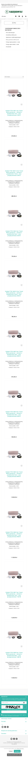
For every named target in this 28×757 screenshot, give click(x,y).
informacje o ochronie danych (13, 715)
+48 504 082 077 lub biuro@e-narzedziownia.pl (11, 5)
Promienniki (8, 46)
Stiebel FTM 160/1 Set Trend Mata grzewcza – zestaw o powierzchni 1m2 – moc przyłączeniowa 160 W (14, 113)
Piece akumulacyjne (10, 32)
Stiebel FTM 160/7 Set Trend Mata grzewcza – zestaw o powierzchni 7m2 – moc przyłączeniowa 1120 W (14, 595)
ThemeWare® (14, 743)
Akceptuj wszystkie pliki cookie (14, 754)
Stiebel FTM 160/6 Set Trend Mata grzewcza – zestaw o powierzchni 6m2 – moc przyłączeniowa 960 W (14, 534)
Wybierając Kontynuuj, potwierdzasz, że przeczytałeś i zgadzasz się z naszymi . (14, 715)
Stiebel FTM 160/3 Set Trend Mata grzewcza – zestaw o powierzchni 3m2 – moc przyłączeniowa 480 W (14, 354)
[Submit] (24, 702)
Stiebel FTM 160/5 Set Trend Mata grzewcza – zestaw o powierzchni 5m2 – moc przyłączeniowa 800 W (14, 474)
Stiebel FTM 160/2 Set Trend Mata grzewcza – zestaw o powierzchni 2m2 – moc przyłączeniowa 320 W (14, 233)
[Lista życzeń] (19, 16)
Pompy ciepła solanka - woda (12, 44)
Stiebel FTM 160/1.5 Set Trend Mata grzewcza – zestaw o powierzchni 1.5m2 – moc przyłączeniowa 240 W (14, 173)
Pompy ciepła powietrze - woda (13, 42)
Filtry (15, 22)
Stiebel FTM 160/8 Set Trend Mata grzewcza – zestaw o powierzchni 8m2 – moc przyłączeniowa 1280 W (14, 655)
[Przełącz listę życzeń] (21, 104)
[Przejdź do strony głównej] (14, 11)
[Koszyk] (25, 16)
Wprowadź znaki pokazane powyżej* (14, 709)
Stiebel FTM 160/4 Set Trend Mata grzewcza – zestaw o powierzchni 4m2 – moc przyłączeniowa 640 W (14, 414)
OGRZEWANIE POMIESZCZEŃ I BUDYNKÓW (12, 29)
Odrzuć (10, 751)
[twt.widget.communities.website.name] (8, 727)
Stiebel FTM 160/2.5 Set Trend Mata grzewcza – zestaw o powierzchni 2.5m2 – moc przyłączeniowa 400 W (14, 294)
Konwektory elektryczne (11, 35)
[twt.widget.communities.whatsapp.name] (5, 727)
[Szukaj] (16, 16)
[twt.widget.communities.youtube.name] (2, 727)
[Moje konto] (22, 16)
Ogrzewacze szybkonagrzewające (13, 37)
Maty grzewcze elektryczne (12, 39)
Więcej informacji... (20, 748)
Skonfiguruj (17, 751)
